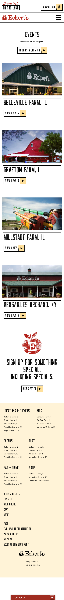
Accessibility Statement (16, 544)
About (7, 515)
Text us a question (32, 565)
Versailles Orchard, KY (13, 427)
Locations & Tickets (17, 411)
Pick (39, 411)
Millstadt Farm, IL (11, 423)
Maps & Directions (11, 430)
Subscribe (9, 539)
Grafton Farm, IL (10, 420)
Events (8, 441)
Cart (6, 509)
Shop (32, 468)
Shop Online (10, 504)
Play (32, 441)
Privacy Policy (11, 534)
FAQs (6, 523)
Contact (8, 499)
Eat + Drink (11, 468)
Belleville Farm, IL (11, 417)
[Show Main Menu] (58, 17)
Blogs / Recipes (12, 494)
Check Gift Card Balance (39, 480)
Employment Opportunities (17, 529)
